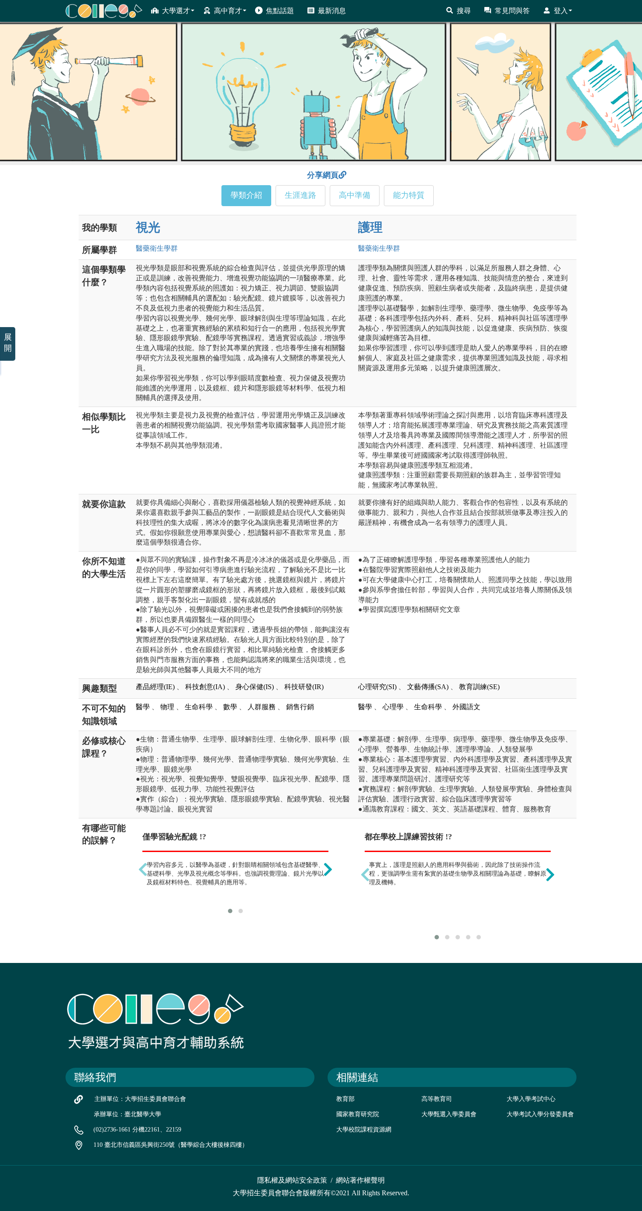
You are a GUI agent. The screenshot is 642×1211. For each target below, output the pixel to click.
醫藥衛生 (157, 248)
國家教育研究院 (357, 1114)
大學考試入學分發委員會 (540, 1114)
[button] (230, 911)
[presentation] (143, 869)
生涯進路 (300, 195)
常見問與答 (512, 10)
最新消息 (332, 10)
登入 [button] (561, 10)
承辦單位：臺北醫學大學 (127, 1114)
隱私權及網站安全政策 (292, 1180)
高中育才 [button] (228, 10)
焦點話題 (280, 10)
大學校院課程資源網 (363, 1129)
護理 (370, 227)
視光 (148, 227)
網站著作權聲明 (360, 1180)
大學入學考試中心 (531, 1099)
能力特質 (409, 195)
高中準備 (354, 195)
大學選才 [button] (176, 10)
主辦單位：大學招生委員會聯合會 (140, 1099)
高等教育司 (436, 1099)
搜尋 (464, 10)
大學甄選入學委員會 (448, 1114)
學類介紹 (246, 195)
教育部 (345, 1099)
